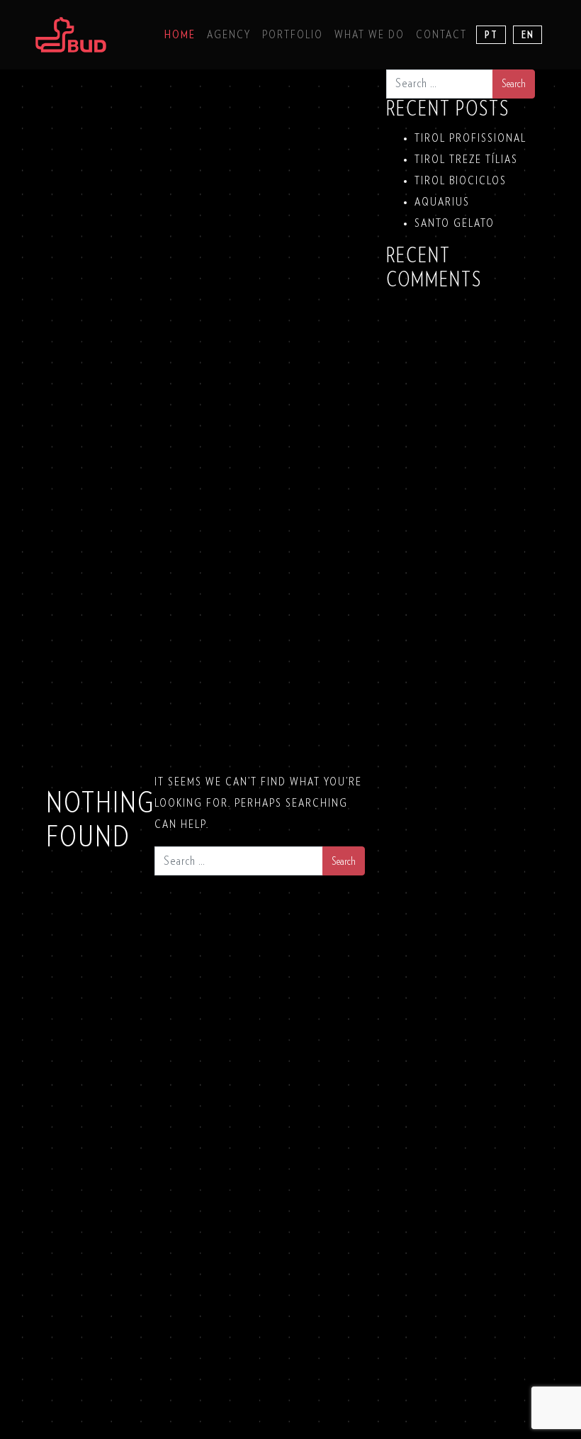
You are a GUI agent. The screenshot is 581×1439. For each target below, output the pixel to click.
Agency (229, 34)
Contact (441, 34)
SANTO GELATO (454, 223)
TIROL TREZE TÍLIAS (466, 159)
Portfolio (292, 34)
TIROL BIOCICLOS (460, 180)
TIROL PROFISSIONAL (470, 138)
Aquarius (442, 202)
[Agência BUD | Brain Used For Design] (70, 34)
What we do (369, 34)
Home (180, 34)
